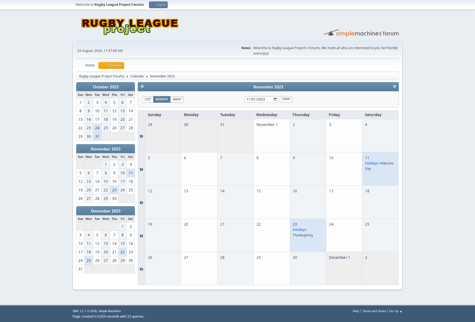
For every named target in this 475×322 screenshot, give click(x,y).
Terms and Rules (374, 311)
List (148, 99)
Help (356, 311)
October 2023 (105, 87)
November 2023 (105, 149)
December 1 (339, 257)
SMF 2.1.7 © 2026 (85, 311)
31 (222, 124)
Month (162, 99)
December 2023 (105, 211)
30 (186, 124)
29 (150, 124)
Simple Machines (109, 311)
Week (177, 99)
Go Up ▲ (396, 311)
